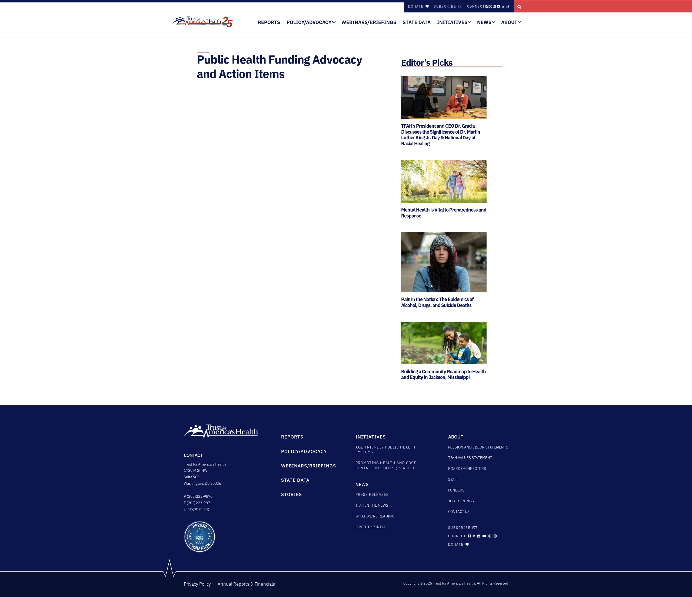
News (484, 22)
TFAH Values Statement (470, 457)
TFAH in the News (371, 505)
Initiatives (452, 22)
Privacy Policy (197, 584)
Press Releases (372, 494)
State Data (417, 22)
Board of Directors (467, 468)
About (509, 22)
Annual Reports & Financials (246, 584)
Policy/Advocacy (309, 22)
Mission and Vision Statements (478, 447)
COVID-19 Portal (370, 527)
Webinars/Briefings (368, 22)
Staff (453, 479)
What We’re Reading (374, 516)
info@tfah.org (198, 509)
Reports (269, 22)
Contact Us (459, 511)
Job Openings (461, 501)
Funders (456, 490)
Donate (416, 6)
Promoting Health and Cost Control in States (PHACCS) (385, 465)
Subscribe (445, 6)
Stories (291, 494)
